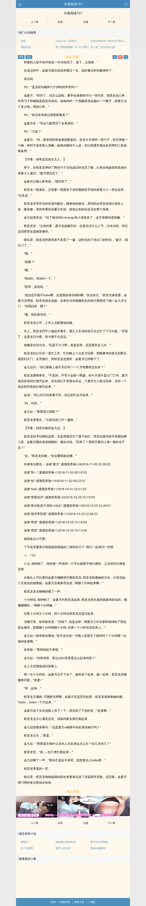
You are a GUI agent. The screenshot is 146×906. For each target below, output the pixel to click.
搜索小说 (79, 902)
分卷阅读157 (73, 4)
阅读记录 (65, 902)
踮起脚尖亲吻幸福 (65, 842)
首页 (53, 902)
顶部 (92, 902)
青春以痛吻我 (97, 848)
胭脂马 (24, 842)
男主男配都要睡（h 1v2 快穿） (73, 47)
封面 (85, 823)
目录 (60, 823)
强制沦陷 (26, 47)
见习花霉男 (27, 848)
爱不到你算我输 (99, 842)
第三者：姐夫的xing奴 (103, 47)
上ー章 (34, 823)
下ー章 (111, 823)
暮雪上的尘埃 (63, 848)
